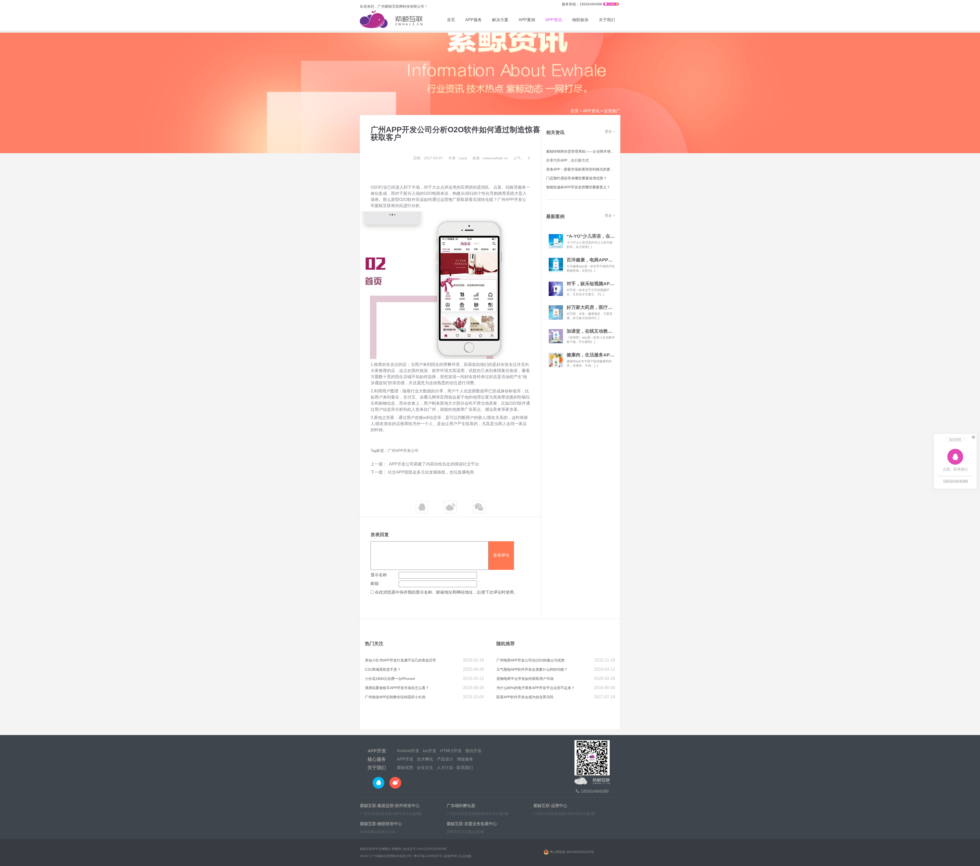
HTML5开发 (451, 751)
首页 (451, 20)
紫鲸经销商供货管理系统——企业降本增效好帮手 (585, 151)
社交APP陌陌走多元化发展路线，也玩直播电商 (431, 472)
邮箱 (375, 583)
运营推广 (612, 111)
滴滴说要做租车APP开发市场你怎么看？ (397, 688)
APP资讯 (553, 20)
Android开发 (408, 751)
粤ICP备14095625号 (428, 856)
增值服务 (465, 759)
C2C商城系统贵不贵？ (383, 669)
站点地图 (465, 856)
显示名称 (379, 575)
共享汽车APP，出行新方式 (567, 160)
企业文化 (425, 767)
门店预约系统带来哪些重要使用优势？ (576, 178)
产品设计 (445, 759)
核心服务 (377, 759)
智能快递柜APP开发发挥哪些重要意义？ (578, 187)
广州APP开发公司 (403, 450)
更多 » (610, 131)
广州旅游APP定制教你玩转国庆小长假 (395, 697)
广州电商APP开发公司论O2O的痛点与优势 (530, 660)
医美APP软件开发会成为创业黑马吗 (524, 697)
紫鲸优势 (405, 767)
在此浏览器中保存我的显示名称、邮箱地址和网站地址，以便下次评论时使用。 (446, 592)
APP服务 (473, 20)
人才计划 (445, 767)
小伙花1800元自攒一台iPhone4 (390, 679)
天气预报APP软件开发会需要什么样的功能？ (532, 669)
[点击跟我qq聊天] (611, 4)
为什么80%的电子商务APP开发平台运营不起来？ (535, 688)
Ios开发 (429, 751)
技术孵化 (425, 759)
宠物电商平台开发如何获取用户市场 (525, 679)
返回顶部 (955, 439)
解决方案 (500, 20)
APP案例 (527, 20)
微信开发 (473, 751)
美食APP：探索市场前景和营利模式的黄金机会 (583, 169)
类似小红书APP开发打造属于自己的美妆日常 (400, 660)
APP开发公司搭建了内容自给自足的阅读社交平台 (433, 464)
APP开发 (377, 750)
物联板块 (580, 20)
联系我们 (465, 767)
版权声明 (451, 856)
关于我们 (607, 20)
